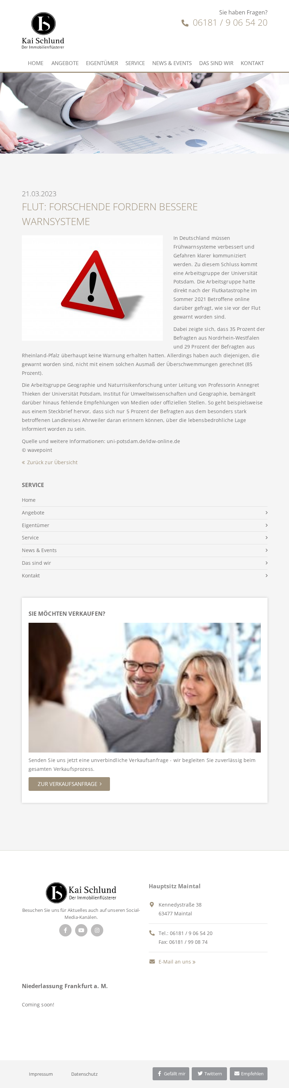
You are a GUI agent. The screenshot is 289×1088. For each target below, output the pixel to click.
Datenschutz (84, 1074)
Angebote (65, 62)
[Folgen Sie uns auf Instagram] (97, 930)
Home (35, 62)
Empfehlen (252, 1073)
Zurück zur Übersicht (52, 462)
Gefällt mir (174, 1073)
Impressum (41, 1074)
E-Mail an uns (174, 961)
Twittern (212, 1073)
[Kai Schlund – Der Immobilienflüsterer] (81, 892)
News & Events (172, 62)
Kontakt (252, 62)
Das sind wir (216, 62)
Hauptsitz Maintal (175, 886)
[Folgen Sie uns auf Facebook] (65, 930)
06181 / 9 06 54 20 (229, 22)
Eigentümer (102, 62)
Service (135, 62)
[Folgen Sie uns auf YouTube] (81, 930)
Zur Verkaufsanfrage (67, 783)
